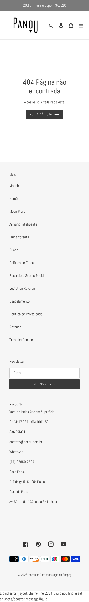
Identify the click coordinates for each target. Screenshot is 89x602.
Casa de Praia (18, 491)
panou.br (34, 575)
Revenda (15, 326)
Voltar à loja (41, 114)
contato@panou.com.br (25, 441)
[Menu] (81, 25)
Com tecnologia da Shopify (55, 575)
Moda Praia (17, 211)
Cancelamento (19, 301)
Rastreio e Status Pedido (27, 275)
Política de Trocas (22, 262)
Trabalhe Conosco (21, 339)
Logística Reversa (22, 288)
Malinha (14, 185)
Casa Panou (17, 471)
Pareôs (14, 198)
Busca (13, 249)
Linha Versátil (19, 237)
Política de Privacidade (25, 314)
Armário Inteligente (23, 224)
